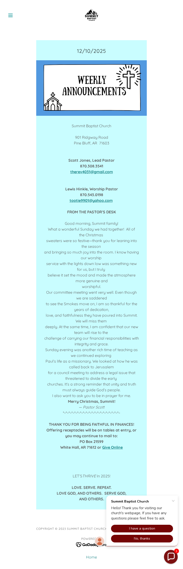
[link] (91, 15)
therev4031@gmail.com (91, 171)
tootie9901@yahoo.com (91, 200)
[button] (18, 15)
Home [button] (91, 557)
